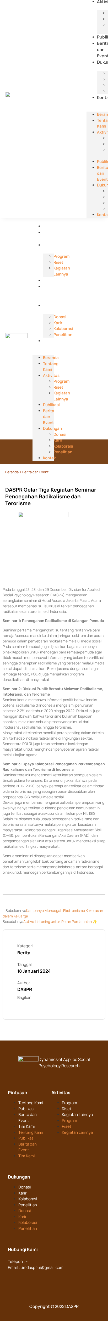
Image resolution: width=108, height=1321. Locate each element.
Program (69, 1102)
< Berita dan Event (33, 472)
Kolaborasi (27, 1199)
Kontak (50, 341)
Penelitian (27, 1205)
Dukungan (53, 305)
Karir (22, 1193)
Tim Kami (26, 1126)
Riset (66, 1108)
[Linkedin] (22, 1277)
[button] (97, 103)
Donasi (24, 1187)
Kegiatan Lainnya (77, 1114)
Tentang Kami (50, 366)
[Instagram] (32, 1277)
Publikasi (52, 280)
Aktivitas (52, 245)
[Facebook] (12, 1277)
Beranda (51, 226)
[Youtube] (43, 1277)
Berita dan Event (49, 293)
